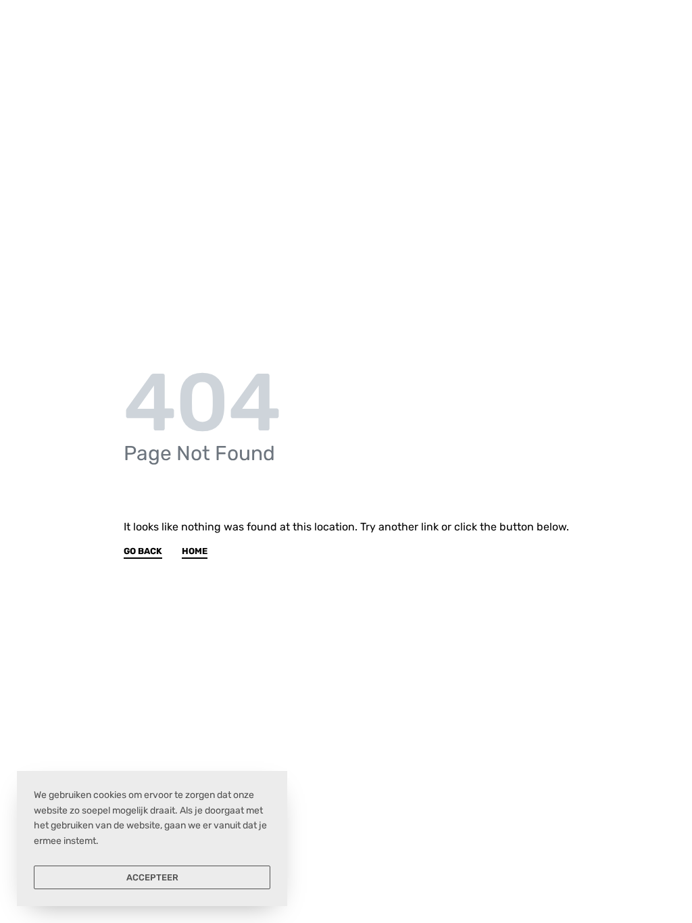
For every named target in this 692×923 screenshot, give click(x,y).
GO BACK (143, 551)
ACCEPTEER (152, 877)
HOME (194, 551)
